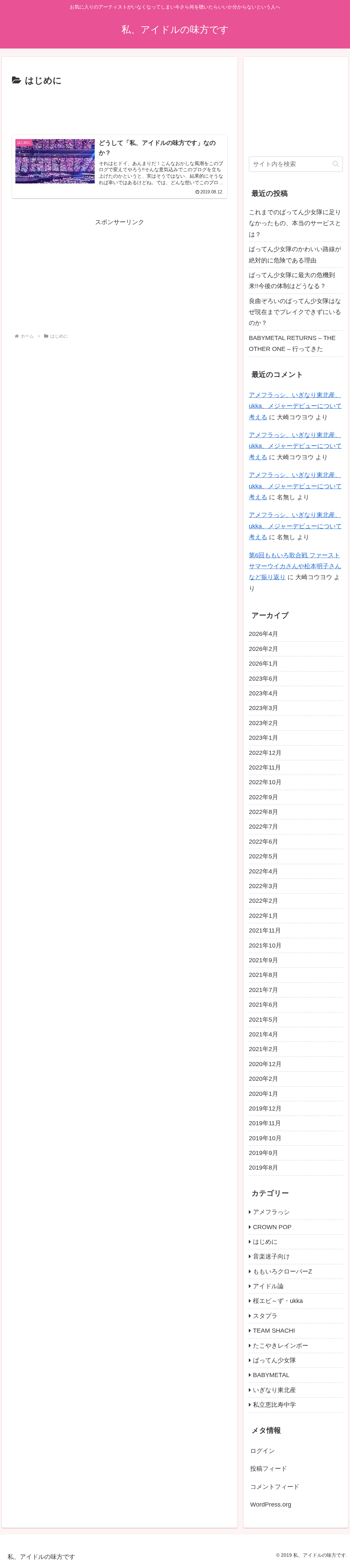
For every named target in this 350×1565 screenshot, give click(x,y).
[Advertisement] (119, 109)
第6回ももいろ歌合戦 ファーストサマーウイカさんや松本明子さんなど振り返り (295, 566)
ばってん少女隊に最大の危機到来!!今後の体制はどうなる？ (292, 280)
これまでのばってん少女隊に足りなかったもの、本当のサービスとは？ (295, 223)
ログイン (262, 1450)
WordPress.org (270, 1504)
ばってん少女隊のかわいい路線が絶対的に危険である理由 (295, 254)
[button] (336, 164)
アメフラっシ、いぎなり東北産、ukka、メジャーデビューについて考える (295, 406)
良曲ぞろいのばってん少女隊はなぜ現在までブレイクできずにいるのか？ (295, 312)
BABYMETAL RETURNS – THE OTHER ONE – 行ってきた (292, 343)
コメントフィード (274, 1486)
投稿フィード (268, 1468)
